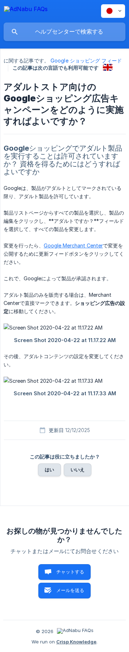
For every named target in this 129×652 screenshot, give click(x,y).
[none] (26, 10)
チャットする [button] (70, 572)
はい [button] (49, 469)
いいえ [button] (78, 469)
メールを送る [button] (70, 590)
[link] (108, 67)
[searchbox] (64, 31)
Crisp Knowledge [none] (76, 642)
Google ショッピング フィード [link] (86, 60)
